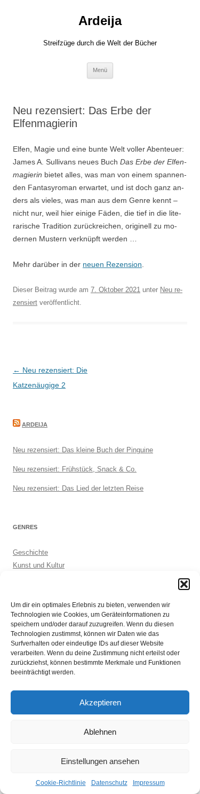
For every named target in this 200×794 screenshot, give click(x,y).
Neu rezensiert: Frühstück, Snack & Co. (75, 469)
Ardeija (100, 20)
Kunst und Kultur (39, 565)
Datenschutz (109, 783)
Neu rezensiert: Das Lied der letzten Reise (78, 488)
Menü (100, 70)
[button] (184, 584)
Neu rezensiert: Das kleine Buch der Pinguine (83, 450)
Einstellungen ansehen (100, 761)
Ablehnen (100, 731)
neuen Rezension (112, 264)
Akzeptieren (100, 702)
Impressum (149, 783)
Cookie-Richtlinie (61, 783)
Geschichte (30, 552)
